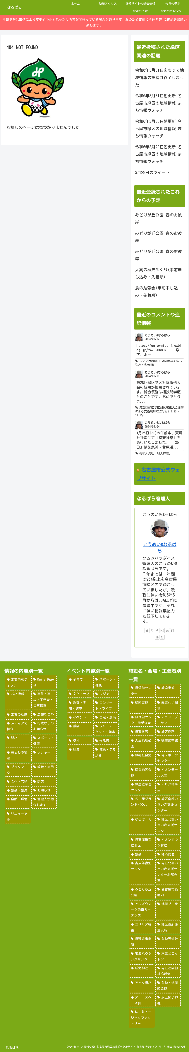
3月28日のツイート (152, 172)
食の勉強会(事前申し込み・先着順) (156, 291)
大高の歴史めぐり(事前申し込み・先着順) (158, 273)
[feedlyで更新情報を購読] (157, 637)
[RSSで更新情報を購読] (162, 637)
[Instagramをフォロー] (162, 630)
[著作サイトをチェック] (147, 630)
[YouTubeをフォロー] (167, 630)
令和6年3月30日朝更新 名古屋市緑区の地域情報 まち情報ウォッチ (158, 128)
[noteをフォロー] (172, 630)
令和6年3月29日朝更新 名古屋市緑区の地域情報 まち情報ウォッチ (158, 154)
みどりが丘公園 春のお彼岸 (158, 218)
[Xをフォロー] (152, 630)
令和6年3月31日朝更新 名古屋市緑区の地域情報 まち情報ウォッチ (158, 103)
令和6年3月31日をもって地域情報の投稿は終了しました (159, 77)
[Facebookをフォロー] (157, 630)
